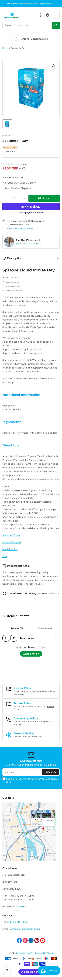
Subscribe (51, 772)
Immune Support (11, 542)
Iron (4, 556)
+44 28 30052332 (32, 243)
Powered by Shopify (44, 953)
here (40, 736)
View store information (20, 228)
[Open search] (5, 638)
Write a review (31, 653)
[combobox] (31, 25)
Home (5, 48)
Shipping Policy (31, 691)
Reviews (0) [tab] (17, 628)
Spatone (6, 135)
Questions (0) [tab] (45, 628)
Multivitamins (9, 549)
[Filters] (13, 638)
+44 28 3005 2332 (17, 922)
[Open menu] (56, 15)
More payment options (31, 212)
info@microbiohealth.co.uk (25, 929)
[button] (9, 164)
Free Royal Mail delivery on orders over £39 (31, 3)
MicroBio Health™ (24, 953)
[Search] (55, 25)
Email (18, 243)
